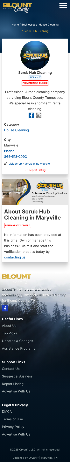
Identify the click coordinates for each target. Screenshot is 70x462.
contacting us (14, 257)
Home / (16, 24)
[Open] (63, 5)
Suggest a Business (17, 376)
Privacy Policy (13, 427)
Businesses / (29, 24)
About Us (9, 326)
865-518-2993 (15, 154)
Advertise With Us (16, 391)
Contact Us (11, 369)
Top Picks (9, 333)
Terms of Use (12, 419)
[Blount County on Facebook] (5, 309)
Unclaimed (35, 77)
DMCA (7, 412)
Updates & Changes (17, 341)
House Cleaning (49, 24)
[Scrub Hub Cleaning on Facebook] (31, 116)
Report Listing (13, 384)
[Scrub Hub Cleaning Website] (38, 116)
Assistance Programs (18, 348)
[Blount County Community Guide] (17, 8)
